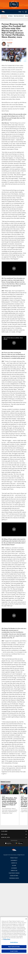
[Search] (23, 12)
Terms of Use (14, 870)
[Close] (26, 919)
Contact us (14, 862)
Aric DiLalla (9, 42)
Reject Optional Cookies (14, 946)
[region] (14, 935)
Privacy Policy (14, 857)
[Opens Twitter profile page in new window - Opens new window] (8, 46)
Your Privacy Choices (14, 873)
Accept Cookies (14, 951)
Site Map (14, 865)
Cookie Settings (14, 875)
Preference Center (14, 878)
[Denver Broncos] (14, 850)
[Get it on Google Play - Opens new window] (19, 844)
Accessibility (14, 860)
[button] (14, 268)
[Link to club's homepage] (3, 11)
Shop (20, 11)
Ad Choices (14, 868)
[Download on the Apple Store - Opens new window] (8, 843)
